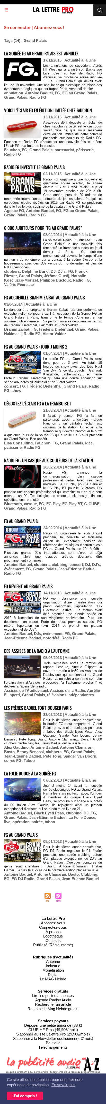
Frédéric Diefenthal (56, 329)
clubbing (59, 564)
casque (30, 504)
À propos (53, 931)
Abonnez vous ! (49, 27)
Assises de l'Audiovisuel (26, 690)
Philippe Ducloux (55, 280)
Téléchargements (53, 1047)
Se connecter (17, 27)
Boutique (53, 1043)
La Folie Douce (81, 817)
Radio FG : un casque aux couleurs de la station (48, 460)
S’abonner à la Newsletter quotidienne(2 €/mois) (53, 1038)
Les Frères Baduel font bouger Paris (38, 708)
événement (14, 569)
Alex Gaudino (16, 747)
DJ (53, 271)
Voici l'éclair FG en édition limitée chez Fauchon (48, 110)
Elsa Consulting (18, 443)
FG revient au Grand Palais (28, 586)
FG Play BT (72, 504)
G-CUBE (92, 504)
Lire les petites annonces (53, 995)
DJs (37, 633)
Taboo (29, 760)
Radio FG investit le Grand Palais (34, 167)
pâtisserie (85, 150)
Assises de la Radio (67, 690)
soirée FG (13, 760)
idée (89, 443)
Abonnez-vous (53, 923)
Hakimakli (13, 333)
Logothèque (53, 936)
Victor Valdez (54, 333)
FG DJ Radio (23, 878)
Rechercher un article (53, 1004)
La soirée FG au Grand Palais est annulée (41, 53)
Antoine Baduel (39, 93)
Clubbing (89, 874)
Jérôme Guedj (56, 276)
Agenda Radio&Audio (53, 1000)
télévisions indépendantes (70, 695)
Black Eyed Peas (49, 813)
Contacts (53, 940)
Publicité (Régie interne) (53, 945)
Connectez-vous (53, 927)
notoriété (51, 638)
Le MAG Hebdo (53, 979)
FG (57, 93)
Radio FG (37, 97)
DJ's (62, 271)
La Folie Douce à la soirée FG (30, 773)
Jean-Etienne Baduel (76, 569)
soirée (37, 822)
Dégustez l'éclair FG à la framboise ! (37, 403)
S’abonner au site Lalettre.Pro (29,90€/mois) (53, 1034)
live (7, 822)
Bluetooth (13, 504)
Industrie (53, 966)
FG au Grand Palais (79, 93)
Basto (9, 752)
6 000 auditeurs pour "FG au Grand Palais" (43, 228)
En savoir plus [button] (63, 1085)
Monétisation (53, 970)
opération (21, 822)
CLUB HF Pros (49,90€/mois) (53, 1029)
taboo (50, 822)
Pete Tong (52, 756)
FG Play (53, 504)
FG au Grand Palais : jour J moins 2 (35, 346)
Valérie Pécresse (19, 284)
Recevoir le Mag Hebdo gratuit (53, 1009)
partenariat (64, 150)
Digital (53, 974)
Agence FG (14, 210)
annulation (13, 93)
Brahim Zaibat (16, 329)
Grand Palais (15, 97)
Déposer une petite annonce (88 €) (53, 1025)
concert (11, 386)
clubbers (12, 271)
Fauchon (12, 150)
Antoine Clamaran (76, 747)
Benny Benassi (30, 752)
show (16, 390)
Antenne (53, 961)
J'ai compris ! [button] (25, 1096)
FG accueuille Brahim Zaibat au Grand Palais (44, 297)
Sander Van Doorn (79, 756)
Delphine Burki (35, 271)
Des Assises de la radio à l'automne (36, 651)
